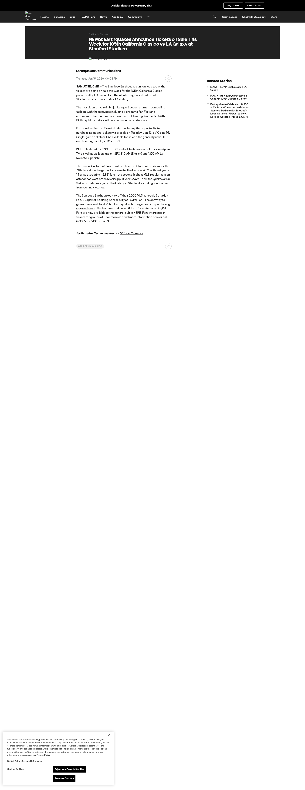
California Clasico (90, 246)
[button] (148, 17)
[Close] (108, 735)
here (156, 217)
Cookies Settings (15, 769)
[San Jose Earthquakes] (30, 16)
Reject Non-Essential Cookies (69, 769)
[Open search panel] (214, 17)
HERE (165, 137)
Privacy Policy (43, 755)
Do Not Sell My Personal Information (25, 761)
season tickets (85, 208)
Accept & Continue (64, 778)
